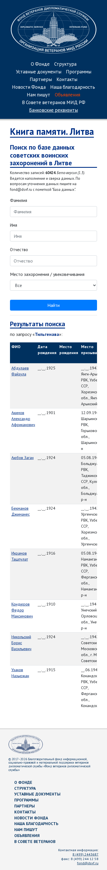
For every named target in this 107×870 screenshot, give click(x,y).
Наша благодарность (72, 87)
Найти (53, 305)
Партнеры (41, 79)
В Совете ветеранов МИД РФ (53, 103)
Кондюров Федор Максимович (22, 610)
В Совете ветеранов (34, 841)
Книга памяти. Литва (52, 131)
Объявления (67, 95)
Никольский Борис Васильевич (21, 642)
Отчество (19, 249)
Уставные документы (38, 72)
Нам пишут (38, 95)
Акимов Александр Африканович (23, 418)
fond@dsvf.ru (87, 863)
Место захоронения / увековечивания (47, 274)
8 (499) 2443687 (85, 854)
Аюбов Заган (22, 457)
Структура (65, 64)
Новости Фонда (29, 87)
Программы (78, 72)
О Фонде (40, 64)
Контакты (66, 79)
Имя (13, 225)
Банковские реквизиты (53, 110)
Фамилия (18, 200)
